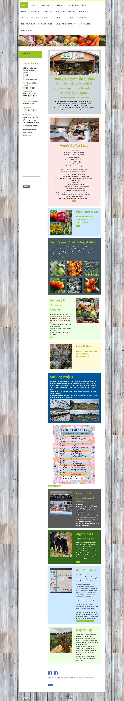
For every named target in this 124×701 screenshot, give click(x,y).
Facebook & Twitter (52, 668)
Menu (74, 201)
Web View (100, 696)
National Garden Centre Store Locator (85, 620)
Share (51, 685)
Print (24, 697)
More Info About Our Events (54, 486)
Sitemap (27, 697)
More (78, 226)
